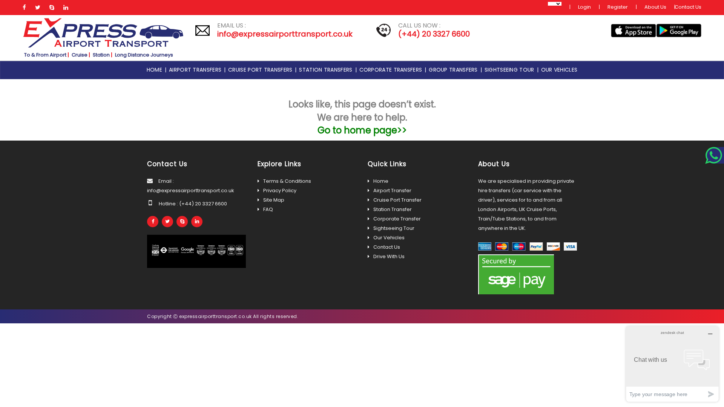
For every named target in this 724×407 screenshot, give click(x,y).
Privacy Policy (279, 190)
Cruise (79, 54)
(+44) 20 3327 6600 (434, 34)
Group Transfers (454, 69)
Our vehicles (559, 69)
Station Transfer (392, 209)
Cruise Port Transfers (261, 69)
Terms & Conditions (287, 181)
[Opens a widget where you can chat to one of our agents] (672, 363)
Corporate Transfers (392, 69)
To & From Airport (45, 54)
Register (617, 7)
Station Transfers (327, 69)
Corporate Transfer (397, 218)
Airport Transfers (196, 69)
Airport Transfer (392, 190)
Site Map (273, 200)
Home (156, 69)
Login (584, 7)
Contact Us (688, 7)
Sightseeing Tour (511, 69)
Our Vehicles (389, 237)
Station (101, 54)
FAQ (268, 209)
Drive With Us (389, 256)
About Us (655, 7)
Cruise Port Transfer (397, 200)
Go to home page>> (362, 130)
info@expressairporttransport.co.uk (285, 34)
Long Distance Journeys (144, 54)
